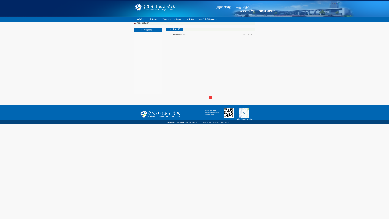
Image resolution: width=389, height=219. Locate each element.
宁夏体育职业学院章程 (180, 34)
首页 (138, 23)
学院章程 (145, 23)
